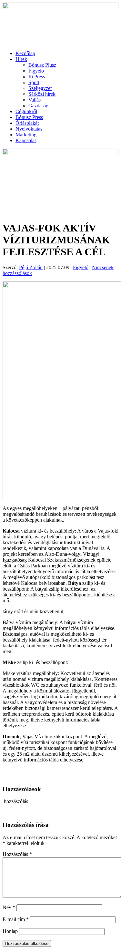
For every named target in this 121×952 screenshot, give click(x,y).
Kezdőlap (25, 53)
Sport (33, 82)
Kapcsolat (25, 140)
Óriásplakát (27, 123)
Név (9, 907)
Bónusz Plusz (42, 65)
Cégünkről (26, 111)
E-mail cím (16, 919)
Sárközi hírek (41, 94)
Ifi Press (36, 76)
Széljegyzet (40, 88)
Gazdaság (38, 105)
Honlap (10, 931)
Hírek (21, 59)
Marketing (25, 134)
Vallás (34, 100)
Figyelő (36, 71)
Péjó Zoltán (31, 267)
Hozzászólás (17, 854)
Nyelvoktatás (28, 129)
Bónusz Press (29, 117)
